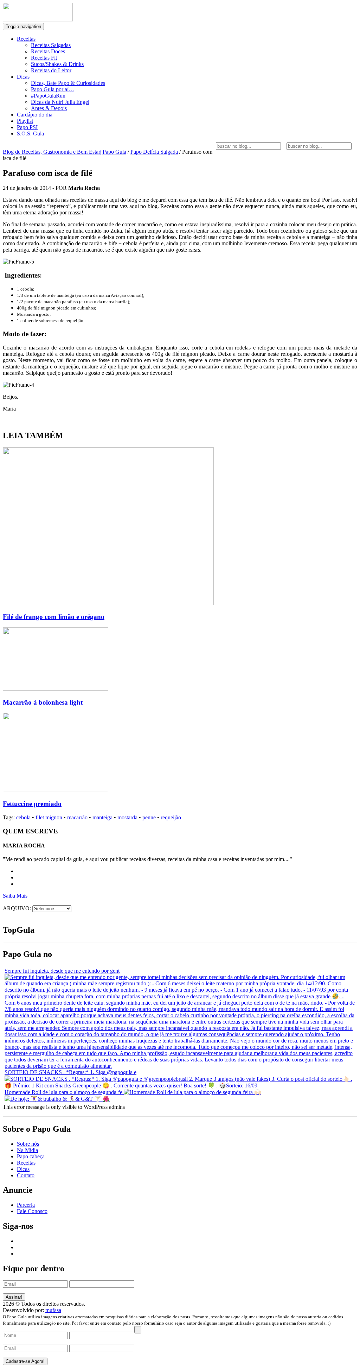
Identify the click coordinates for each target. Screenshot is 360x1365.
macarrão (77, 817)
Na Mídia (27, 1150)
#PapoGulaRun (48, 96)
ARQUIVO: (17, 908)
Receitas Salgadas (51, 45)
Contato (25, 1175)
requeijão (171, 817)
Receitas (26, 39)
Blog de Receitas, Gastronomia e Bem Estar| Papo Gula (64, 152)
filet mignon (49, 817)
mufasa (53, 1310)
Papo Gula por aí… (52, 89)
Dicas (23, 77)
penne (149, 817)
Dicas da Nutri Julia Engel (60, 102)
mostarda (127, 817)
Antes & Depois (49, 108)
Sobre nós (28, 1144)
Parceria (26, 1205)
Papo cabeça (31, 1156)
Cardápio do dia (34, 115)
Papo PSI (27, 127)
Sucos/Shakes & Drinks (57, 64)
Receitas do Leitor (51, 70)
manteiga (102, 817)
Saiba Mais (15, 896)
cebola (23, 817)
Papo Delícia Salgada (154, 152)
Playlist (25, 121)
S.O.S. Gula (30, 133)
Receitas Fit (44, 58)
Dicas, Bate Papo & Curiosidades (68, 83)
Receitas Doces (48, 51)
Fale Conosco (32, 1211)
